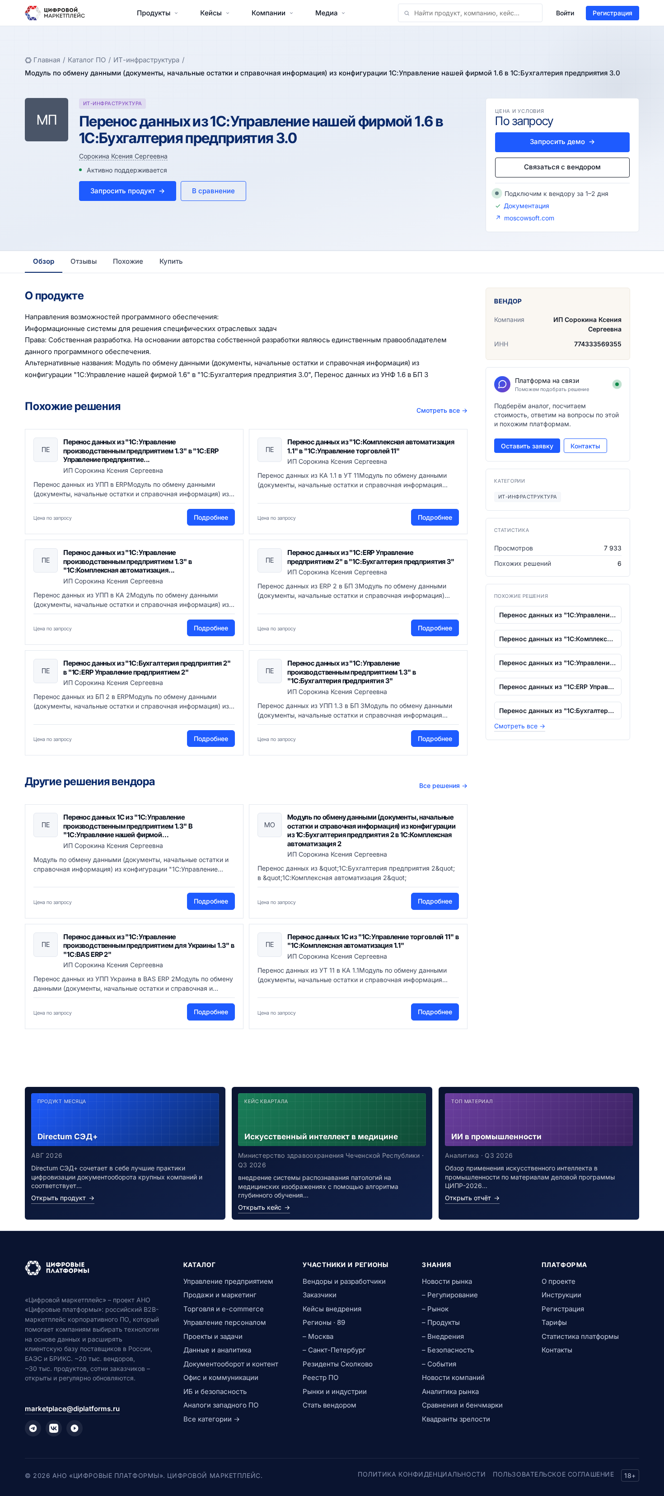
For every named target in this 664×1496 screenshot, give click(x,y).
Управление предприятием (228, 1281)
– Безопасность (448, 1350)
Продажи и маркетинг (220, 1295)
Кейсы (211, 13)
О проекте (558, 1281)
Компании (268, 13)
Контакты (585, 446)
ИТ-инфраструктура (146, 60)
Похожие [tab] (128, 261)
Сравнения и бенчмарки (462, 1405)
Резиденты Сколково (338, 1364)
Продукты (153, 13)
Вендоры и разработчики (344, 1281)
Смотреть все (442, 410)
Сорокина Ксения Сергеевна (123, 156)
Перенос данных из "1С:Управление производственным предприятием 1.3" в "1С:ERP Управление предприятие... (140, 451)
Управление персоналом (224, 1322)
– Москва (318, 1336)
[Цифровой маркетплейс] (93, 1268)
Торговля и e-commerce (223, 1309)
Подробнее (211, 517)
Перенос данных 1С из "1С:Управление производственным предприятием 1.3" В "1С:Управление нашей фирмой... (127, 826)
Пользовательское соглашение (553, 1474)
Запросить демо (562, 141)
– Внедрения (443, 1336)
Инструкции (561, 1295)
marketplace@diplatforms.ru (72, 1408)
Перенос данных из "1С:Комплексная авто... (558, 639)
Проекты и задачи (213, 1336)
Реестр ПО (320, 1377)
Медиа (326, 13)
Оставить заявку (527, 446)
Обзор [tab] (43, 261)
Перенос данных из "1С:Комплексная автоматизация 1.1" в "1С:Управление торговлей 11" (370, 446)
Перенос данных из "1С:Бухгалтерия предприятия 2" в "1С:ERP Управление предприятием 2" (147, 667)
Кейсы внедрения (332, 1309)
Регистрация (612, 13)
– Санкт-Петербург (334, 1350)
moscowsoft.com (529, 218)
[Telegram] (33, 1428)
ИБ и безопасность (215, 1391)
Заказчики (320, 1295)
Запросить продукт (127, 190)
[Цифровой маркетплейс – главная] (55, 13)
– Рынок (435, 1309)
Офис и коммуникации (220, 1377)
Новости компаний (453, 1377)
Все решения (443, 785)
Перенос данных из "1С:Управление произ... (558, 615)
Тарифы (554, 1322)
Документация (526, 206)
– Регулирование (450, 1295)
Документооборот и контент (230, 1364)
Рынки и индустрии (335, 1391)
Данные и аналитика (217, 1350)
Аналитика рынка (450, 1391)
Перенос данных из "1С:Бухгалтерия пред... (558, 710)
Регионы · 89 (324, 1322)
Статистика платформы (580, 1336)
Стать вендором (329, 1405)
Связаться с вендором (562, 167)
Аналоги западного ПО (220, 1405)
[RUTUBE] (74, 1428)
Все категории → (211, 1419)
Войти (565, 13)
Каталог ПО (87, 60)
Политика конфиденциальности (422, 1474)
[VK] (54, 1428)
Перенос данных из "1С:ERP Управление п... (558, 686)
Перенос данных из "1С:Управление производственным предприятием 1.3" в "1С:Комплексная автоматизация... (127, 561)
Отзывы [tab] (83, 261)
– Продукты (441, 1322)
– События (439, 1364)
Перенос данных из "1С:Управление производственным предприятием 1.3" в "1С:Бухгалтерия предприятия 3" (351, 672)
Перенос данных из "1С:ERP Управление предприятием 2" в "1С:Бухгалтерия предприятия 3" (370, 557)
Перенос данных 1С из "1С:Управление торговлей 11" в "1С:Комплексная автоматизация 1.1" (372, 941)
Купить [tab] (171, 261)
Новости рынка (447, 1281)
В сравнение (213, 190)
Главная (46, 60)
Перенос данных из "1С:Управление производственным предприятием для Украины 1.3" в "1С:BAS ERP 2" (148, 945)
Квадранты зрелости (456, 1419)
